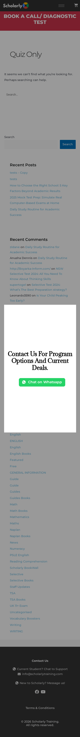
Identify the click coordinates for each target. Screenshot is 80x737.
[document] (40, 368)
